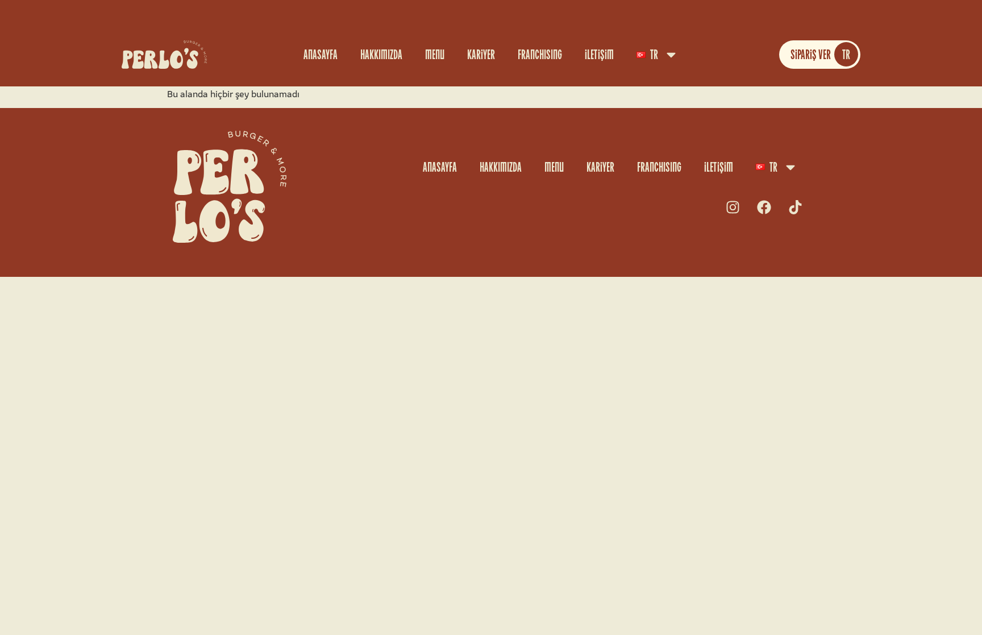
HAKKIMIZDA (381, 54)
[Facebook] (764, 207)
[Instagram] (732, 207)
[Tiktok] (795, 207)
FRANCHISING (540, 54)
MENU (434, 54)
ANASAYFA (320, 54)
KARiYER (481, 54)
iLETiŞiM (599, 54)
